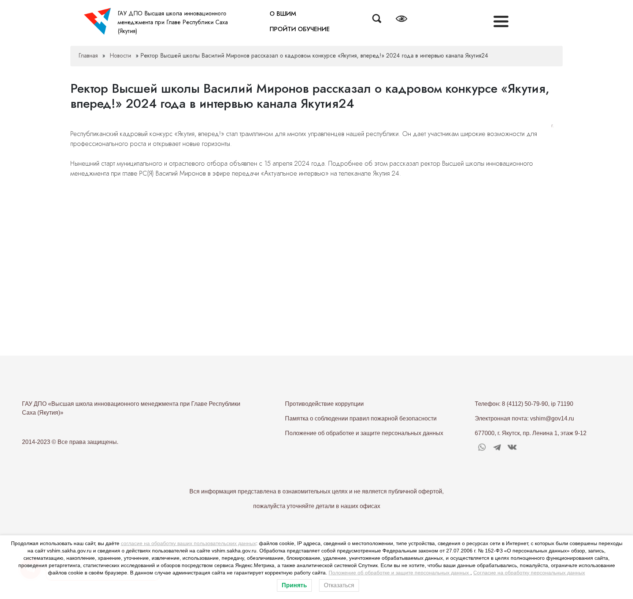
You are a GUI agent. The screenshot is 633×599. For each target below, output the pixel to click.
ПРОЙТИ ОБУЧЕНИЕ (300, 29)
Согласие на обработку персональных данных (529, 573)
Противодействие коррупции (324, 404)
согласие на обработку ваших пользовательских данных (188, 543)
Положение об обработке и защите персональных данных (364, 433)
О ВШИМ (283, 13)
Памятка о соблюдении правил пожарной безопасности (361, 418)
